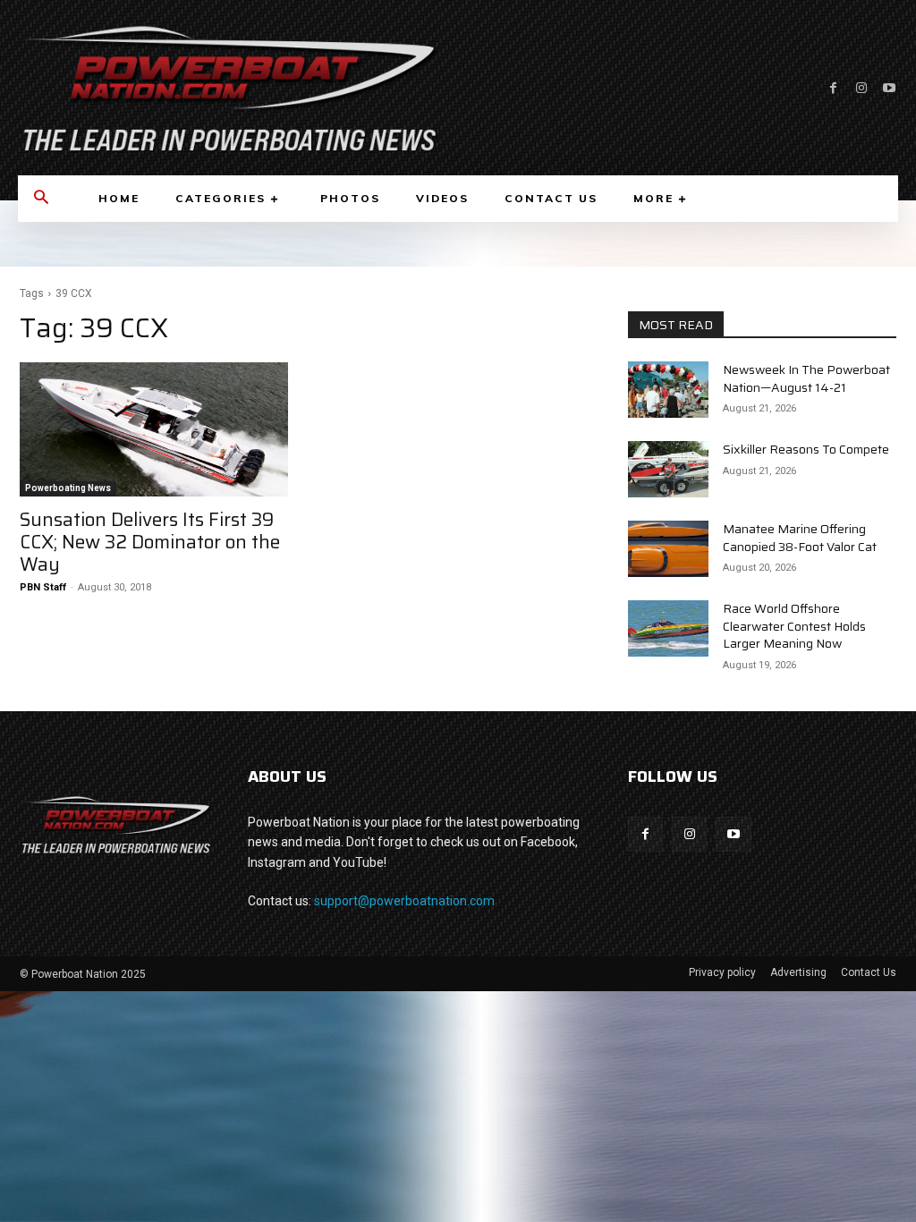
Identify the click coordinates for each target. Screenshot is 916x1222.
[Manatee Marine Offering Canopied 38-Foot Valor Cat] (668, 549)
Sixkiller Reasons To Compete (806, 449)
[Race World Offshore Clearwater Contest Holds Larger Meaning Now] (668, 628)
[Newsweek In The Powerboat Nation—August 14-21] (668, 389)
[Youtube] (888, 88)
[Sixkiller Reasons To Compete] (668, 469)
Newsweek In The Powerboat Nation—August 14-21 (806, 378)
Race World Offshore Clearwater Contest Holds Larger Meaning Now (794, 625)
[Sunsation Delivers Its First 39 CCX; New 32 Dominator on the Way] (154, 429)
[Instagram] (861, 88)
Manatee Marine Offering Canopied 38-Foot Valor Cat (800, 537)
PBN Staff (43, 587)
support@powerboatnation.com (404, 901)
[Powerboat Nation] (229, 87)
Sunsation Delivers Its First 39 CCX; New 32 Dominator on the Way (150, 542)
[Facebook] (833, 88)
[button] (41, 198)
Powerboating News (68, 488)
